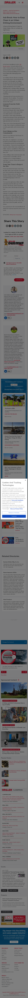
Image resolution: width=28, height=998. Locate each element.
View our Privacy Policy (16, 509)
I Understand (14, 516)
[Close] (25, 480)
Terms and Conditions (17, 500)
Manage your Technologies (14, 512)
